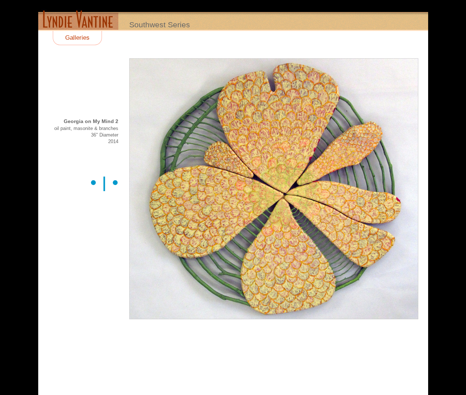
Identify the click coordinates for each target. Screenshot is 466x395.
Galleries (77, 37)
